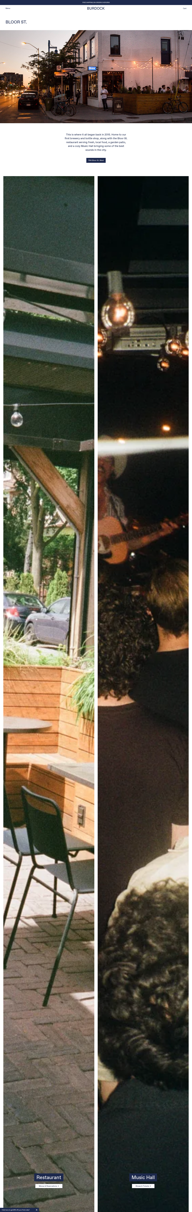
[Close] (37, 1210)
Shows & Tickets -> (143, 1186)
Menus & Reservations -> (49, 1186)
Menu (8, 8)
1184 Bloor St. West (96, 160)
